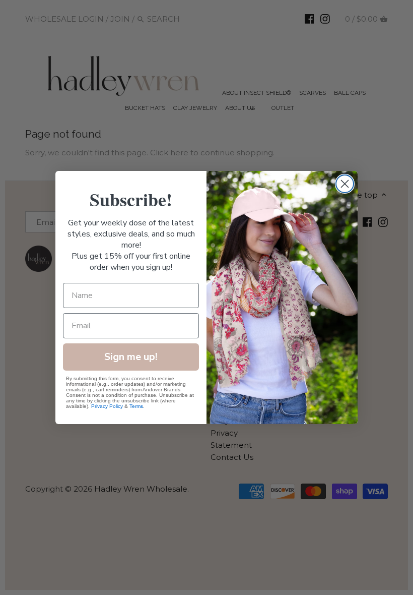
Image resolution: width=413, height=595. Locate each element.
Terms (136, 406)
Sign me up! (131, 357)
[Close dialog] (345, 184)
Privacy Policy (107, 406)
